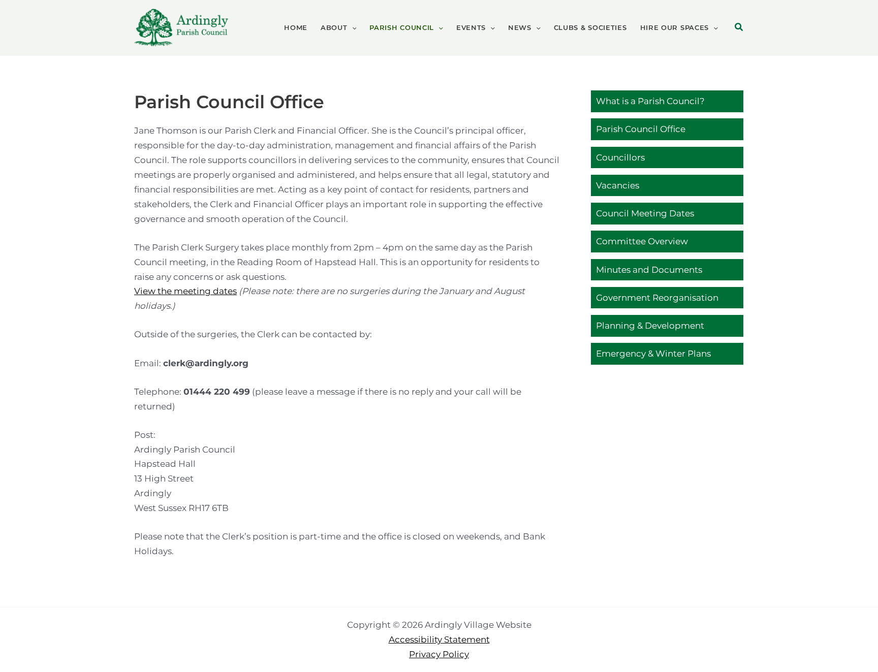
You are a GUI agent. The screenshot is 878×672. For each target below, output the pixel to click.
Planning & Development (650, 326)
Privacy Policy (439, 654)
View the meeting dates (185, 291)
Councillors (620, 157)
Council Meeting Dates (645, 213)
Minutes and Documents (649, 269)
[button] (352, 27)
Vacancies (617, 185)
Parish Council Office (640, 129)
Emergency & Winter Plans (653, 353)
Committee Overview (642, 241)
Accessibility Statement (439, 639)
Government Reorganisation (657, 297)
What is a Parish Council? (650, 101)
